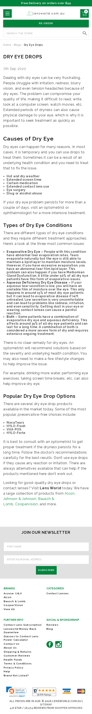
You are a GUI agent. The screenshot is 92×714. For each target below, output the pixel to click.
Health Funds (13, 659)
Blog (49, 629)
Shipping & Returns (17, 651)
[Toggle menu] (7, 13)
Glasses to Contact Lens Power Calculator (21, 638)
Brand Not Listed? (16, 675)
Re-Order (46, 23)
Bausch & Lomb (15, 601)
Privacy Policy (13, 667)
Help (7, 671)
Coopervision (26, 504)
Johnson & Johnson (19, 499)
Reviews (52, 625)
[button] (16, 691)
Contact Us (11, 644)
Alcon (70, 493)
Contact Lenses (57, 593)
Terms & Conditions (18, 663)
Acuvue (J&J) (13, 593)
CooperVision (13, 605)
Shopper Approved (68, 708)
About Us (10, 647)
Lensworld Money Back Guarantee (20, 631)
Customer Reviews (17, 655)
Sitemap (46, 704)
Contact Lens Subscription (23, 625)
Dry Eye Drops (22, 56)
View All (9, 609)
